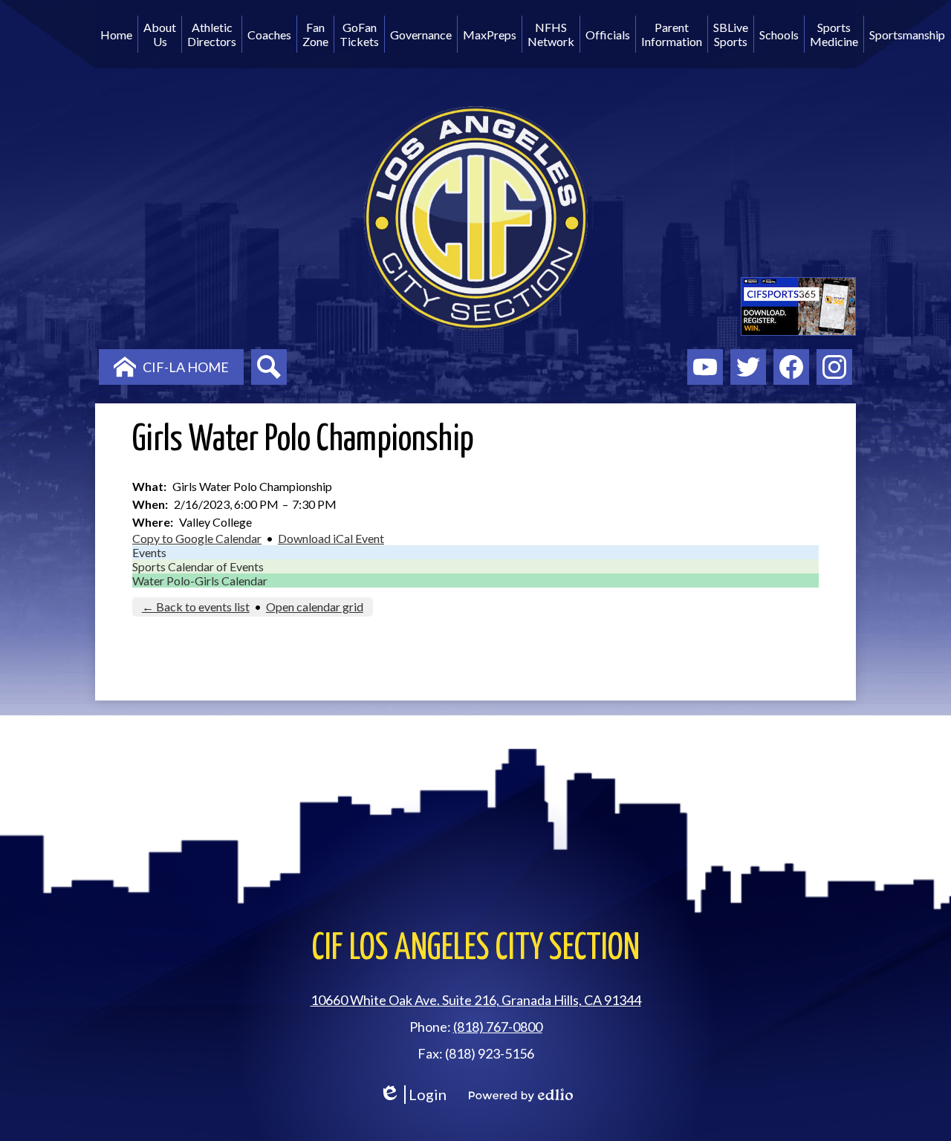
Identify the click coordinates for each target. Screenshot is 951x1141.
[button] (160, 34)
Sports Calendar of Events (198, 566)
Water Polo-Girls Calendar (199, 580)
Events (149, 552)
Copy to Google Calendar (197, 538)
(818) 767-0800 (497, 1026)
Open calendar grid (314, 606)
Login (413, 1094)
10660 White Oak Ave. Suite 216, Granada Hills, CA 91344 (476, 1000)
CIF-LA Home (186, 367)
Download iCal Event (331, 538)
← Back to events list (196, 606)
